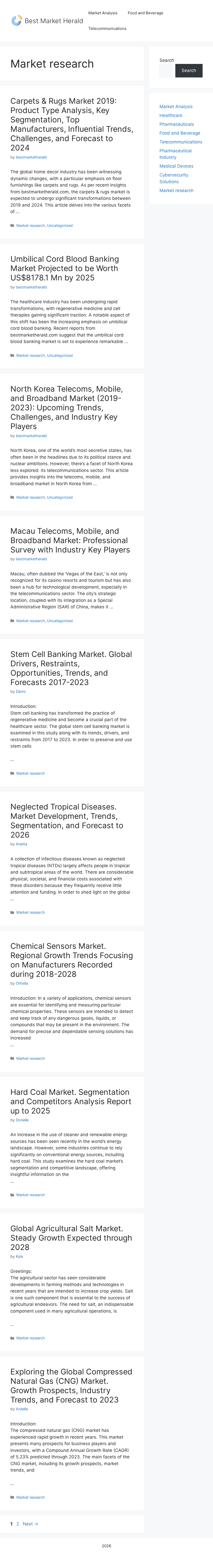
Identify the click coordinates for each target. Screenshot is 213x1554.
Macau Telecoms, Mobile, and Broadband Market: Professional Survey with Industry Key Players (70, 540)
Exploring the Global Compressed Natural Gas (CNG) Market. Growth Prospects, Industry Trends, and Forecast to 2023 (71, 1385)
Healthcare (170, 115)
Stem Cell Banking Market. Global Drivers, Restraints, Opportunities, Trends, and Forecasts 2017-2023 (71, 668)
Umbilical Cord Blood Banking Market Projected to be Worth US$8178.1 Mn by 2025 (64, 268)
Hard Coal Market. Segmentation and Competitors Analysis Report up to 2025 (70, 1101)
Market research (30, 225)
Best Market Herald (54, 21)
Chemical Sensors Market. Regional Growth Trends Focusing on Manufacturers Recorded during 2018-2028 (71, 960)
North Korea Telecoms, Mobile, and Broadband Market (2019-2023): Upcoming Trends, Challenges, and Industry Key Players (66, 407)
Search (166, 60)
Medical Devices (176, 166)
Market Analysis (102, 12)
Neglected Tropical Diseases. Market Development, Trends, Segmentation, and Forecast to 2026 (66, 820)
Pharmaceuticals (176, 124)
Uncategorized (60, 225)
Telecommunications (107, 28)
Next (30, 1523)
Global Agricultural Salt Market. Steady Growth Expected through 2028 (71, 1238)
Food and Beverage (145, 12)
